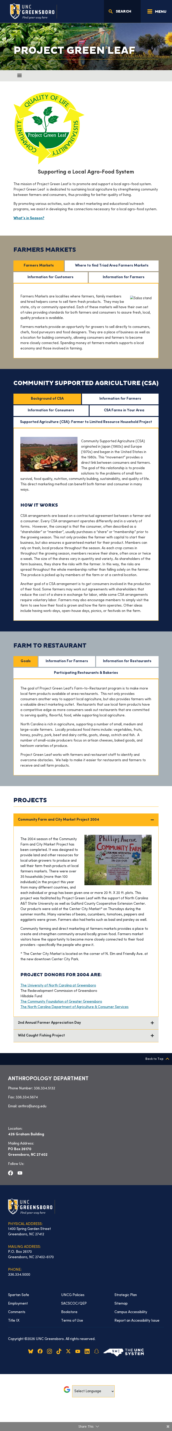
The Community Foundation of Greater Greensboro (61, 1002)
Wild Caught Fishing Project (41, 1035)
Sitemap (121, 1303)
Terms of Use (72, 1321)
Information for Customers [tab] (50, 277)
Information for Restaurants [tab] (127, 661)
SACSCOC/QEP (74, 1303)
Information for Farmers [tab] (123, 277)
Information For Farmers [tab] (67, 661)
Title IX (13, 1321)
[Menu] (19, 75)
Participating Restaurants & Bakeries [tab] (86, 673)
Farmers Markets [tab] (39, 265)
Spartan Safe (18, 1295)
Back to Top (154, 1059)
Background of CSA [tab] (47, 399)
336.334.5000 (19, 1275)
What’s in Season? (28, 218)
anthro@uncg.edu (32, 1106)
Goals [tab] (26, 661)
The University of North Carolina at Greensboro (58, 985)
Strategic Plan (125, 1295)
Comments (16, 1312)
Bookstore (69, 1312)
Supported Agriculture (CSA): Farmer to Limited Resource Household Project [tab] (86, 422)
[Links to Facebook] (10, 1173)
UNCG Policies (72, 1295)
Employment (18, 1303)
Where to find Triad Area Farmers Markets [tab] (111, 265)
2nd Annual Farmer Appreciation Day (49, 1023)
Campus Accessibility (130, 1312)
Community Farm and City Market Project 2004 (58, 820)
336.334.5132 (44, 1088)
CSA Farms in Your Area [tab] (124, 410)
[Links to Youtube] (19, 1173)
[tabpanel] (86, 321)
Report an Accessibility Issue (136, 1321)
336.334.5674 (27, 1097)
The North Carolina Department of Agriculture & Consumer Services (74, 1007)
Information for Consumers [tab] (51, 410)
